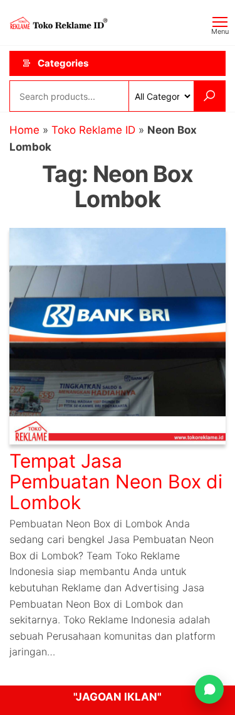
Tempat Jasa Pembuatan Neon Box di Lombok (115, 481)
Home (24, 130)
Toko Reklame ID (93, 130)
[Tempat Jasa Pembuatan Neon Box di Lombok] (117, 335)
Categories (63, 63)
